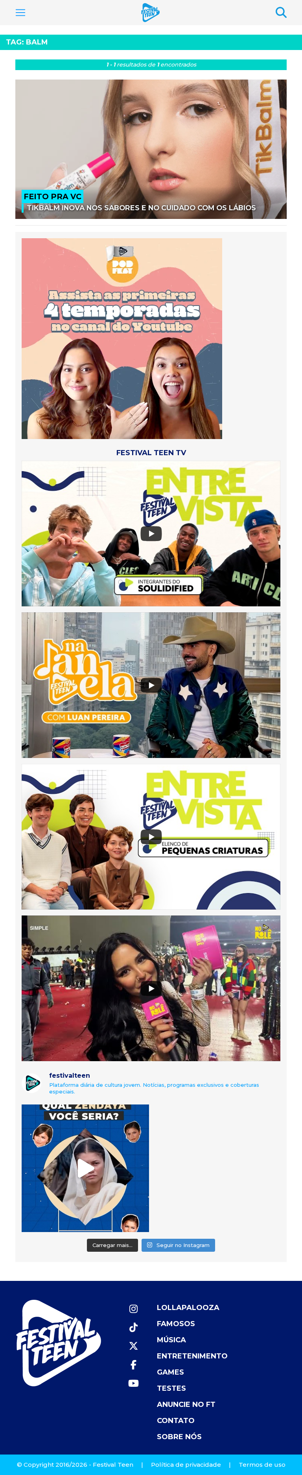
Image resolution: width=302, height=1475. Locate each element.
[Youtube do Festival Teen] (133, 1383)
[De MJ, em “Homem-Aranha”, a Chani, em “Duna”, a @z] (85, 1168)
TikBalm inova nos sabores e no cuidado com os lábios (141, 208)
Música (171, 1340)
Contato (176, 1420)
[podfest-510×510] (122, 338)
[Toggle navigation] (20, 12)
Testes (171, 1388)
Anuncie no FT (186, 1404)
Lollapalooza (188, 1307)
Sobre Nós (179, 1436)
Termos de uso (262, 1464)
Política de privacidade (186, 1464)
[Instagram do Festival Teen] (133, 1309)
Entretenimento (192, 1356)
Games (170, 1372)
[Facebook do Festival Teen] (133, 1365)
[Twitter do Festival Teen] (133, 1346)
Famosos (176, 1323)
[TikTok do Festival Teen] (133, 1327)
